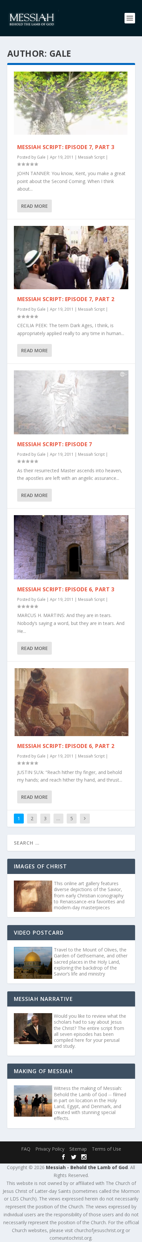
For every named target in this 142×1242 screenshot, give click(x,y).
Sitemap (78, 1149)
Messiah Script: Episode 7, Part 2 (66, 299)
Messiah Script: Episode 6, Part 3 (66, 589)
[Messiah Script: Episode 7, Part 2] (71, 257)
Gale (41, 157)
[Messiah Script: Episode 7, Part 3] (71, 104)
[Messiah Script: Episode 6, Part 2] (71, 702)
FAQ (25, 1149)
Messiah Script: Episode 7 (54, 444)
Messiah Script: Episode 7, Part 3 (66, 147)
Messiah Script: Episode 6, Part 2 (66, 746)
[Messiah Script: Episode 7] (71, 402)
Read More (34, 206)
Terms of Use (106, 1149)
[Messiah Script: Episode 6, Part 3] (71, 547)
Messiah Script (91, 157)
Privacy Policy (49, 1149)
